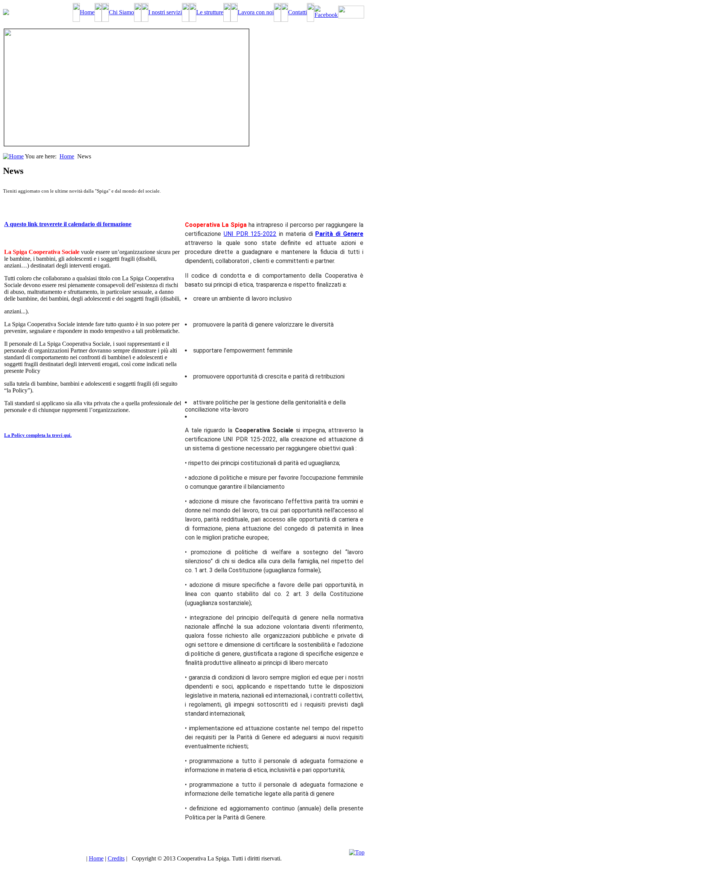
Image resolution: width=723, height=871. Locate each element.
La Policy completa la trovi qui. (38, 435)
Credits (116, 858)
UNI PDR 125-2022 (250, 233)
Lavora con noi (256, 12)
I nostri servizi (165, 12)
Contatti (297, 12)
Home (87, 12)
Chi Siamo (121, 12)
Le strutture (209, 12)
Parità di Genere (339, 233)
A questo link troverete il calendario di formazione (67, 224)
